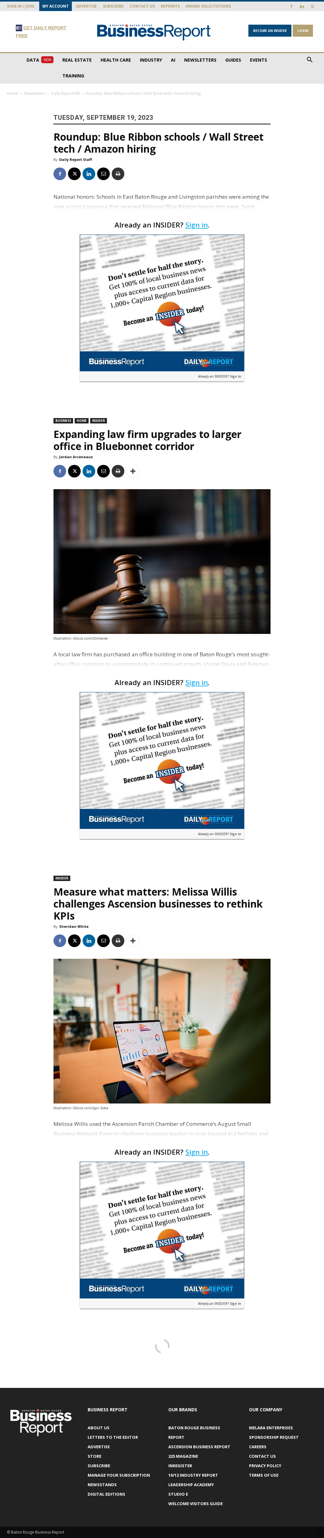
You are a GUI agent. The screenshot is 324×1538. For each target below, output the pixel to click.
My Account (55, 6)
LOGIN (302, 30)
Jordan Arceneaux (76, 456)
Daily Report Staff (75, 159)
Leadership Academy (191, 1484)
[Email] (103, 173)
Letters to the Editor (113, 1437)
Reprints (170, 6)
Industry (151, 60)
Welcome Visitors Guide (195, 1503)
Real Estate (77, 60)
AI (173, 60)
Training (73, 76)
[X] (312, 6)
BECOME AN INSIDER (270, 30)
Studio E (178, 1494)
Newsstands (102, 1484)
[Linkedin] (302, 6)
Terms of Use (263, 1475)
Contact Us (142, 6)
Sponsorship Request (274, 1437)
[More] (133, 471)
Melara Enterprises (271, 1428)
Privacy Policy (265, 1465)
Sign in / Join (20, 6)
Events (258, 60)
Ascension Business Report (199, 1447)
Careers (257, 1447)
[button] (309, 61)
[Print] (118, 173)
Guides (233, 60)
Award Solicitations (208, 6)
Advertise (86, 6)
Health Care (116, 60)
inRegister (180, 1465)
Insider (98, 420)
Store (94, 1456)
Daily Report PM (65, 93)
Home (12, 93)
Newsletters (200, 60)
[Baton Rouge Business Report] (154, 32)
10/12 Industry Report (193, 1475)
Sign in (196, 224)
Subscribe (113, 6)
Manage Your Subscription (119, 1475)
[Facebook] (291, 6)
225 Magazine (183, 1456)
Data (39, 60)
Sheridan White (74, 926)
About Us (98, 1428)
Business (63, 420)
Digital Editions (106, 1494)
